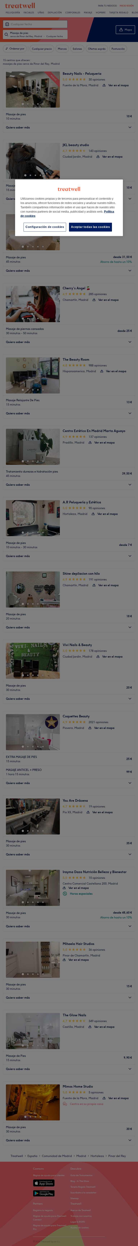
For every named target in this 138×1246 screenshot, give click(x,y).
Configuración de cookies (45, 227)
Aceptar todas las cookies (90, 227)
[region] (69, 208)
